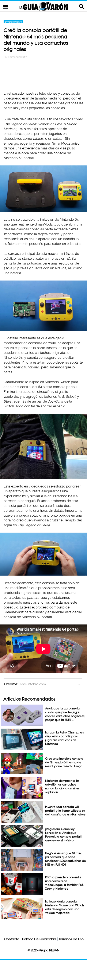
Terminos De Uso (71, 939)
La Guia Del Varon (43, 6)
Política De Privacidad (39, 939)
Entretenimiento (13, 21)
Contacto (11, 939)
